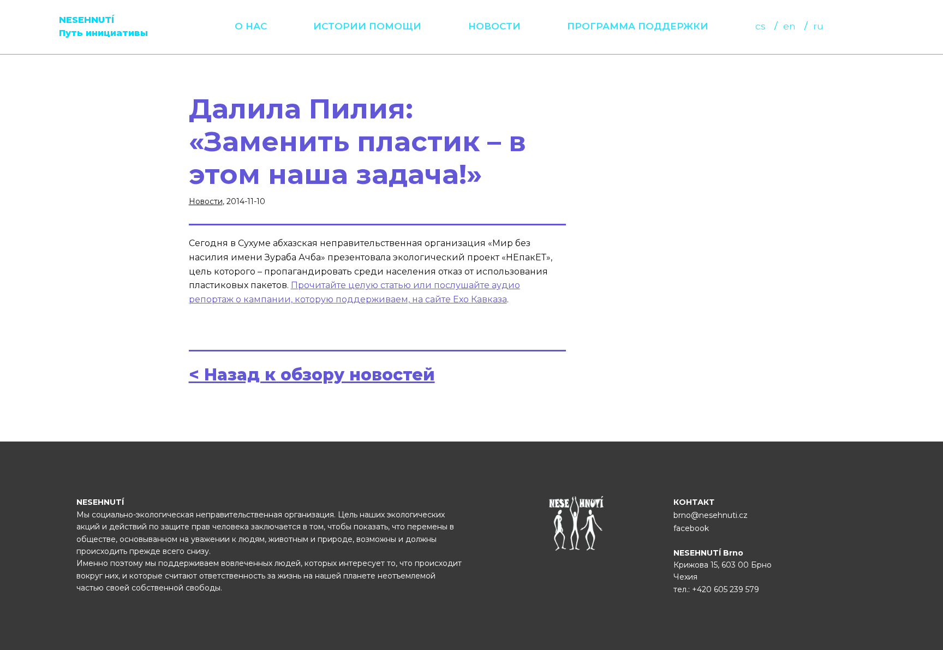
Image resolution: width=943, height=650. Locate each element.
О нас (251, 26)
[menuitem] (251, 26)
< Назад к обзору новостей (312, 375)
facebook (691, 528)
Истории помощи (367, 26)
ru (818, 26)
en (789, 26)
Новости (494, 26)
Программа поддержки (637, 26)
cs (760, 26)
